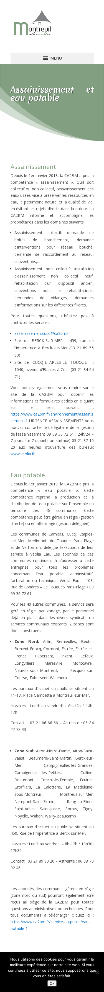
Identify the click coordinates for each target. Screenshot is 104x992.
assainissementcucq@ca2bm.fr (42, 333)
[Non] (97, 972)
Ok (52, 983)
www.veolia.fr (23, 453)
